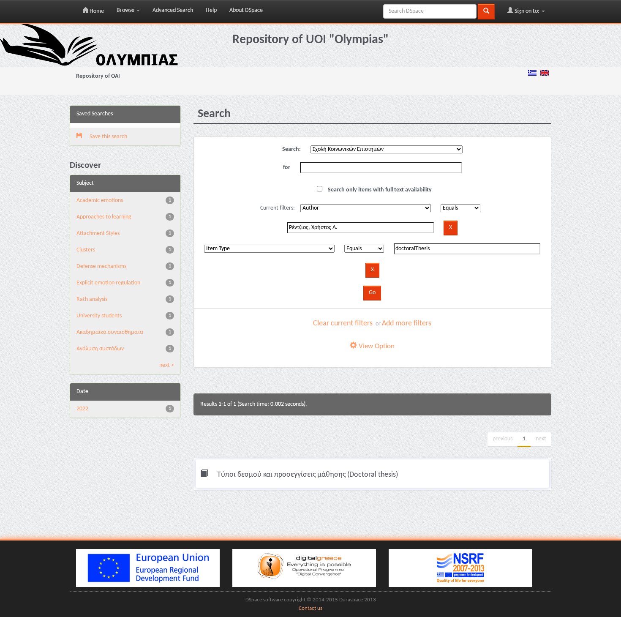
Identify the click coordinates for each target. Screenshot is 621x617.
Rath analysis (91, 299)
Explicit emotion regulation (108, 283)
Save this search (107, 137)
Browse (126, 10)
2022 (82, 409)
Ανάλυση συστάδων (100, 349)
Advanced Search (173, 10)
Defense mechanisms (101, 266)
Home (96, 11)
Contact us (310, 608)
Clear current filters (343, 323)
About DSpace (246, 10)
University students (99, 316)
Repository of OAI (98, 76)
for (286, 167)
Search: (291, 149)
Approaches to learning (103, 217)
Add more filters (406, 323)
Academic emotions (99, 200)
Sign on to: (527, 11)
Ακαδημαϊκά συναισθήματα (109, 332)
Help (211, 10)
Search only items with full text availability (379, 190)
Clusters (85, 250)
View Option (376, 346)
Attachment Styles (98, 233)
